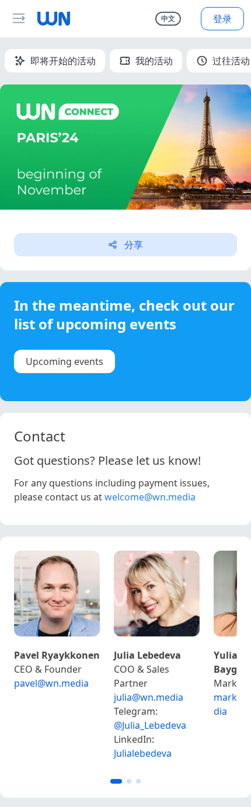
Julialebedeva (143, 753)
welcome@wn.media (150, 497)
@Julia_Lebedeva (150, 725)
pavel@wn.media (51, 683)
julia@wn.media (148, 697)
